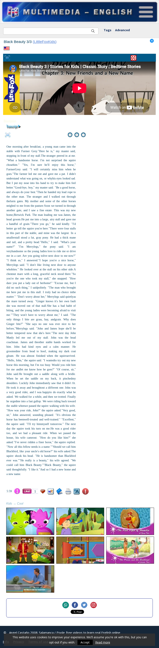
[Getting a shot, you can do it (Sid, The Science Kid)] (80, 550)
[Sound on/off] (152, 41)
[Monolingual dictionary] (59, 491)
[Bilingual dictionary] (51, 491)
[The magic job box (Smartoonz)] (30, 550)
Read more (102, 642)
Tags (107, 30)
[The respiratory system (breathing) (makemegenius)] (80, 521)
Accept (85, 642)
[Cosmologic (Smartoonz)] (30, 521)
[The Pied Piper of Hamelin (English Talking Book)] (130, 521)
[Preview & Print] (68, 491)
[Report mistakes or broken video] (85, 491)
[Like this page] (27, 491)
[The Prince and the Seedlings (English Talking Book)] (130, 550)
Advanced (122, 30)
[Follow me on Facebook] (75, 605)
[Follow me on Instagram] (93, 605)
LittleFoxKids (44, 42)
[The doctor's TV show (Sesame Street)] (30, 579)
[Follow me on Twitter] (84, 605)
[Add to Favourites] (43, 491)
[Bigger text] (76, 491)
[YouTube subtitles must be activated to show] (133, 58)
